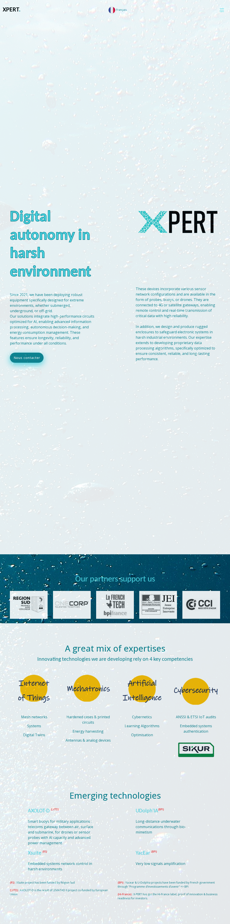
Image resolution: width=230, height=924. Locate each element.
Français (121, 10)
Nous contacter (27, 358)
